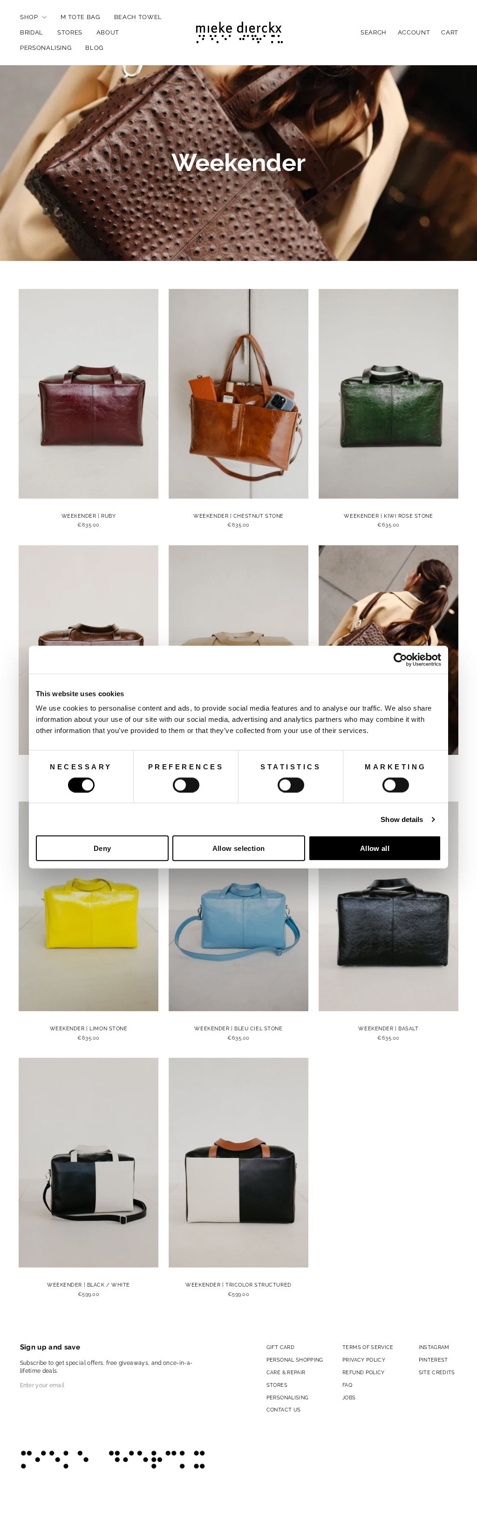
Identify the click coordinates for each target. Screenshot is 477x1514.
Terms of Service (368, 1347)
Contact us (283, 1409)
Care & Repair (286, 1372)
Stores (69, 32)
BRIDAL (31, 32)
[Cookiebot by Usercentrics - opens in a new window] (400, 659)
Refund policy (363, 1372)
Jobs (348, 1397)
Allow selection (238, 848)
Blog (94, 47)
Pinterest (433, 1359)
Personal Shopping (294, 1359)
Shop (30, 17)
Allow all (374, 848)
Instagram (434, 1347)
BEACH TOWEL (138, 17)
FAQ (347, 1385)
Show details (402, 819)
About (107, 32)
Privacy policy (363, 1359)
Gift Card (280, 1347)
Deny (102, 848)
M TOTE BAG (80, 17)
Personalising (45, 47)
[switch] (186, 784)
